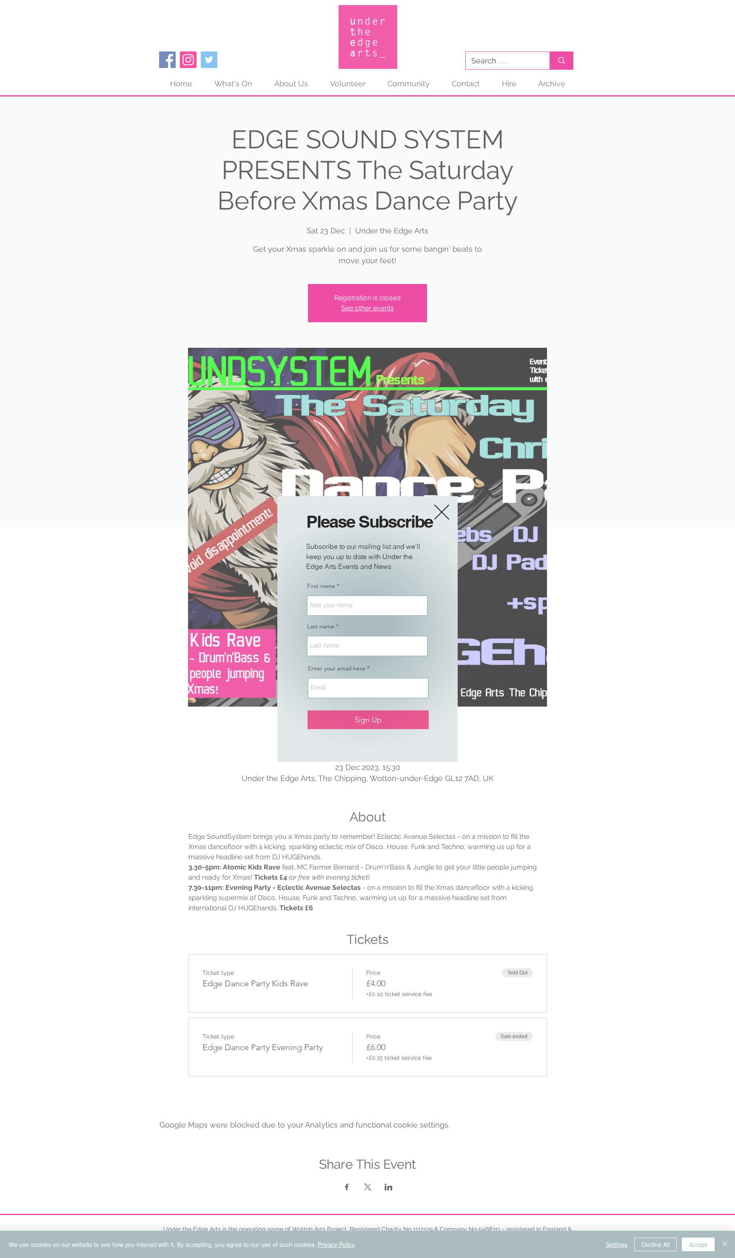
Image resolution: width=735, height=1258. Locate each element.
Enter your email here (336, 668)
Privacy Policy (336, 1244)
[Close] (725, 1244)
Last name (320, 626)
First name (321, 586)
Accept (698, 1244)
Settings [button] (616, 1244)
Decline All (655, 1244)
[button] (441, 512)
